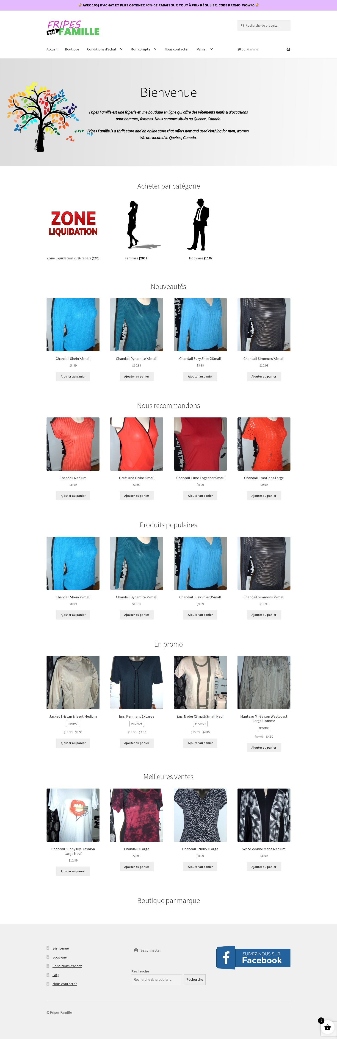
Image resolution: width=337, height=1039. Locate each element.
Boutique (72, 49)
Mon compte (140, 49)
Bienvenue (60, 948)
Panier (202, 49)
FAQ (55, 974)
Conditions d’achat (101, 49)
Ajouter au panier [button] (73, 376)
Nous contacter (176, 49)
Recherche (140, 971)
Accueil (52, 49)
